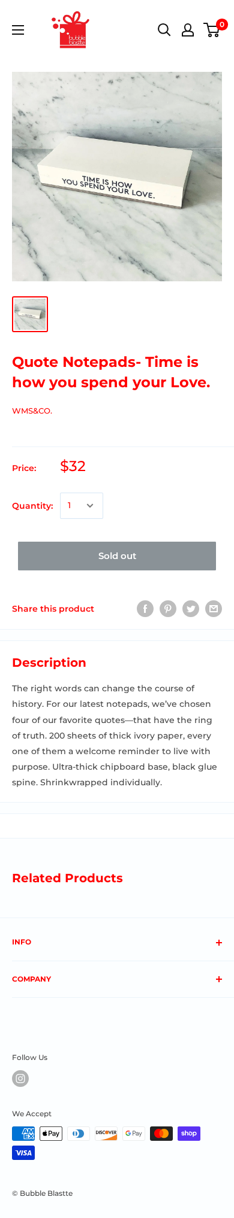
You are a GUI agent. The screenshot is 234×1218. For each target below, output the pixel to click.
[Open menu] (18, 30)
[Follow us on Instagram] (20, 1078)
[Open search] (164, 30)
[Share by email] (213, 608)
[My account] (188, 30)
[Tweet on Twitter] (190, 608)
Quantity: (32, 505)
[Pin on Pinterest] (168, 608)
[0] (212, 30)
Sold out (117, 555)
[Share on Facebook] (145, 608)
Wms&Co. (32, 410)
